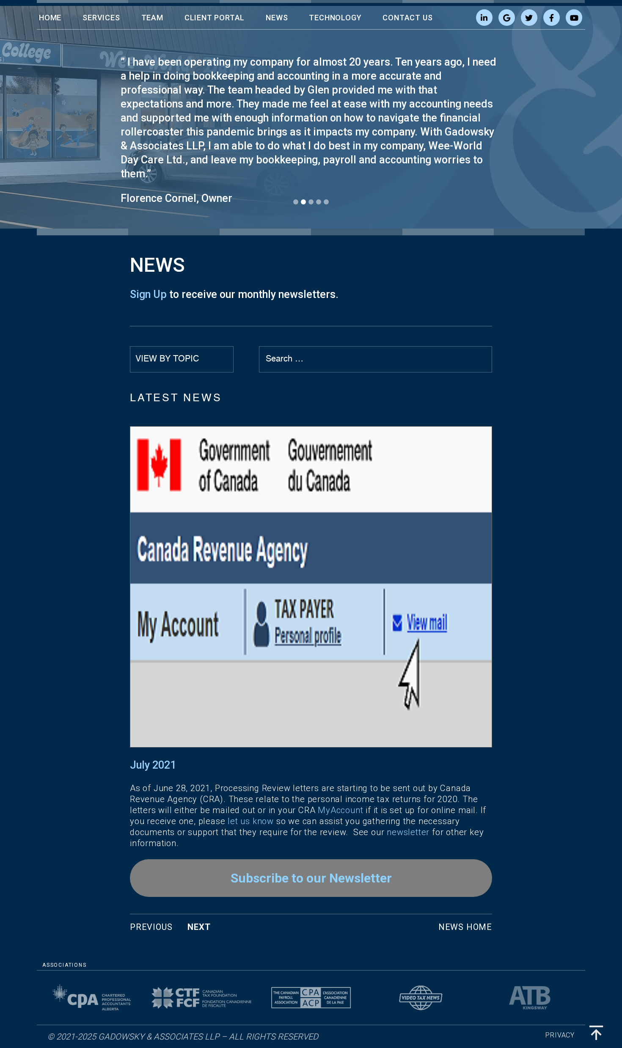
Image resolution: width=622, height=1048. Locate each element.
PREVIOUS (151, 927)
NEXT (198, 927)
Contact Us (407, 17)
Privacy (560, 1035)
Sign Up (148, 294)
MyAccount (340, 810)
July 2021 (153, 765)
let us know (251, 821)
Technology (335, 17)
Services (101, 17)
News (277, 17)
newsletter (408, 832)
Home (50, 17)
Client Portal (214, 17)
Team (152, 17)
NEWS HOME (465, 927)
